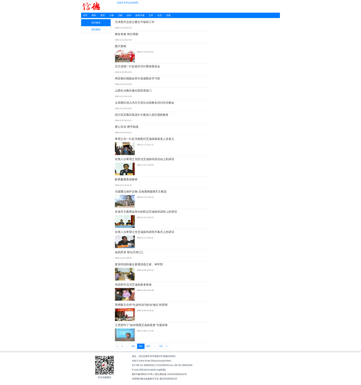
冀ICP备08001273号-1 (143, 374)
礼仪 (159, 15)
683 (148, 346)
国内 (94, 15)
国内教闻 (95, 29)
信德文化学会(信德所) (127, 2)
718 (161, 346)
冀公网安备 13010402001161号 (171, 374)
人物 (111, 15)
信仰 (129, 15)
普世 (102, 15)
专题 (168, 15)
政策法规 (139, 15)
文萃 (151, 15)
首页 (85, 15)
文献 (120, 15)
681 (133, 346)
